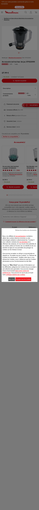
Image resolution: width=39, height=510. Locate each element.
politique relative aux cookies (15, 274)
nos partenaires (20, 236)
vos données (23, 242)
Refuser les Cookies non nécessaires (26, 230)
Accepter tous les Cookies (23, 279)
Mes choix (12, 279)
